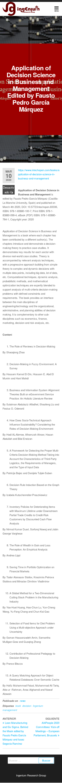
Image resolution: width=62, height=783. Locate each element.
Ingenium (38, 706)
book (18, 706)
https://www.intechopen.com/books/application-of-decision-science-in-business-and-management (38, 174)
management (10, 710)
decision (26, 706)
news (22, 700)
